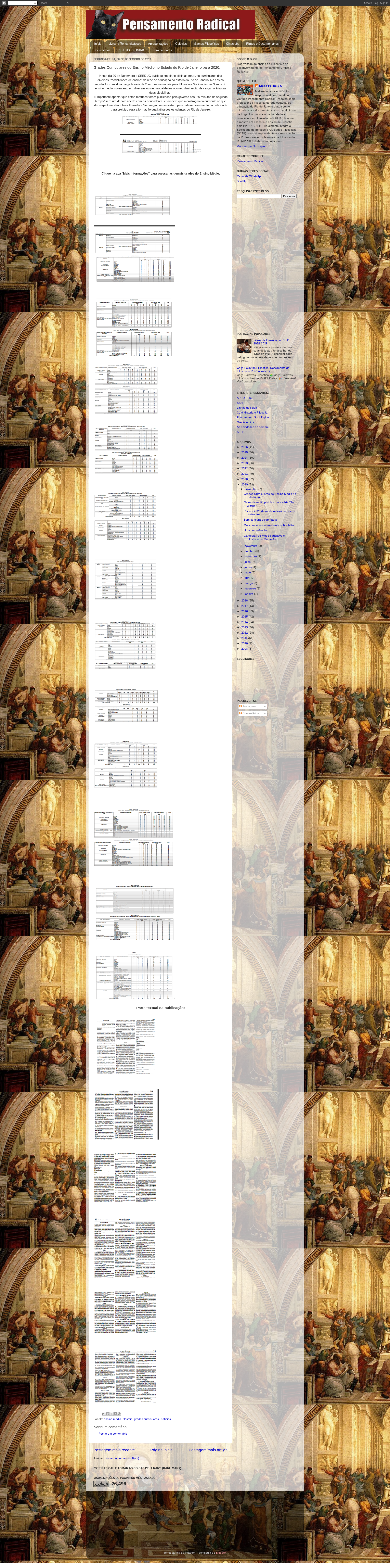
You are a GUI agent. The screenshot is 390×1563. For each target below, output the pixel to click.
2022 (245, 468)
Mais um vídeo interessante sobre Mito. (269, 525)
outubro (250, 551)
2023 (245, 463)
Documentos (101, 50)
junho (248, 567)
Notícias (165, 1419)
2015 (245, 616)
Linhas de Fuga (247, 407)
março (249, 583)
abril (248, 577)
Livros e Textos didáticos (124, 43)
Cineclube (232, 43)
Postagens (249, 706)
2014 (245, 622)
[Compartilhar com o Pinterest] (119, 1414)
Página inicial (161, 1450)
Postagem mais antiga (208, 1450)
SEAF (240, 402)
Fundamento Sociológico (253, 417)
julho (248, 561)
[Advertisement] (267, 265)
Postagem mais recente (114, 1450)
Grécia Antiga (245, 422)
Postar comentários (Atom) (122, 1458)
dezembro (251, 489)
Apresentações (158, 43)
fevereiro (251, 588)
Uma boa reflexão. (256, 530)
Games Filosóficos (206, 43)
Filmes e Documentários (262, 43)
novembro (251, 545)
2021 (245, 473)
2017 (245, 606)
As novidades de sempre (253, 427)
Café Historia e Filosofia (252, 412)
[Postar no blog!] (108, 1414)
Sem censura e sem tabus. (261, 519)
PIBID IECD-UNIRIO (131, 50)
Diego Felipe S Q (270, 85)
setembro (251, 556)
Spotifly (241, 181)
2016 (245, 611)
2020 (245, 479)
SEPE (240, 431)
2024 (245, 457)
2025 (245, 452)
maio (248, 572)
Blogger (221, 1552)
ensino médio (112, 1419)
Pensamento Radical (250, 161)
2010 (245, 643)
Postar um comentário (113, 1433)
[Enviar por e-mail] (104, 1414)
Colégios (181, 43)
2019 (245, 484)
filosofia (127, 1419)
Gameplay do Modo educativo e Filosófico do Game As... (264, 537)
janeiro (249, 593)
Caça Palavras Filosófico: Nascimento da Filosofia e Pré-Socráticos (263, 369)
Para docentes (162, 50)
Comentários (250, 713)
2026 (245, 447)
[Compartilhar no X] (111, 1414)
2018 (245, 600)
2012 (245, 632)
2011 (244, 638)
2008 (245, 648)
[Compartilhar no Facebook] (115, 1414)
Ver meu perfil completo (252, 146)
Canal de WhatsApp (249, 176)
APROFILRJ (244, 397)
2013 (245, 627)
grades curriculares (146, 1419)
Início (97, 43)
